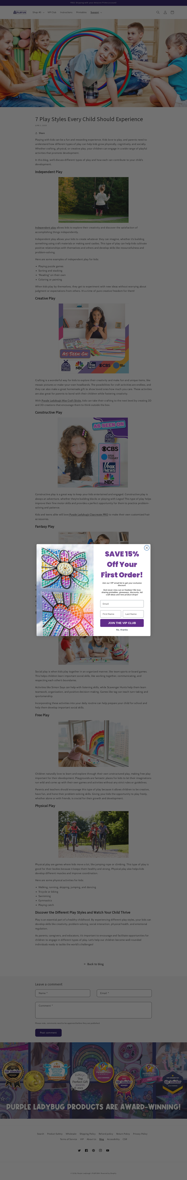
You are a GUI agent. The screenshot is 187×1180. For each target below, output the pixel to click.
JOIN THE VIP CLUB (122, 623)
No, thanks (122, 629)
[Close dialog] (146, 547)
